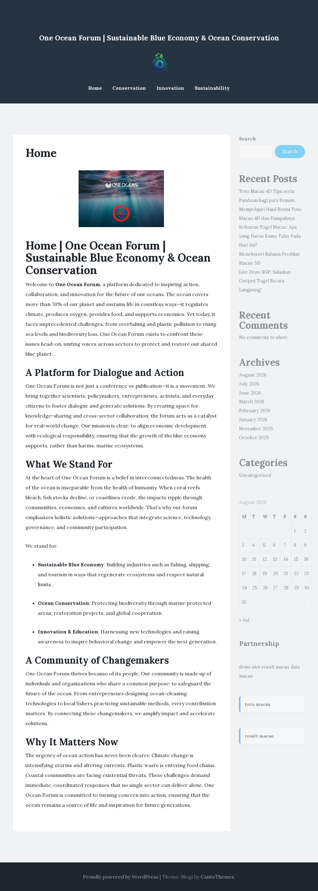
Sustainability (212, 88)
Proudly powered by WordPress (120, 877)
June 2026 (250, 393)
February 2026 (254, 411)
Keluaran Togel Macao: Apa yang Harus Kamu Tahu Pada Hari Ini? (270, 236)
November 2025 (256, 429)
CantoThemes (217, 877)
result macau (275, 667)
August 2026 (252, 375)
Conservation (129, 88)
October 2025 (254, 438)
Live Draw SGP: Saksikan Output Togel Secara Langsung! (265, 281)
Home (95, 88)
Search (247, 139)
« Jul (244, 620)
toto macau (257, 704)
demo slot (249, 667)
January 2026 (253, 420)
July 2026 (249, 384)
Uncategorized (255, 475)
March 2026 (251, 401)
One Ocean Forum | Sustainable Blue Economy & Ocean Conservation (159, 37)
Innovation (170, 88)
